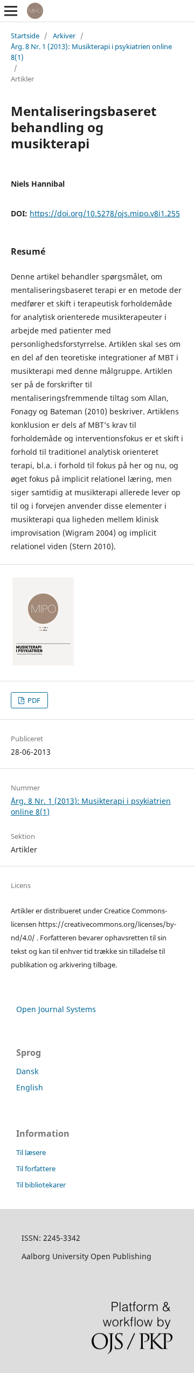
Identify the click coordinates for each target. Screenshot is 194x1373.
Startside (25, 35)
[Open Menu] (11, 11)
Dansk (27, 1071)
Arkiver (64, 35)
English (29, 1087)
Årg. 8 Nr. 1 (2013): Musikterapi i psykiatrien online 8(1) (91, 52)
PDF (33, 700)
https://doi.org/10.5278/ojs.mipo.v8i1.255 (105, 213)
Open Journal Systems (56, 1009)
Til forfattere (36, 1168)
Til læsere (31, 1152)
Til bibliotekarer (41, 1185)
